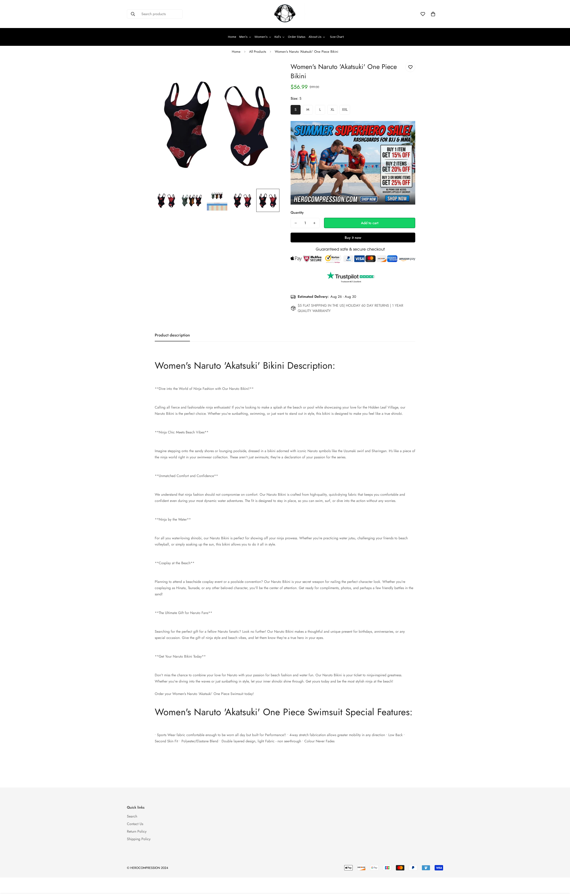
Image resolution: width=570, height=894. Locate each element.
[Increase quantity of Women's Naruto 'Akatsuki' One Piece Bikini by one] (314, 223)
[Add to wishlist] (410, 67)
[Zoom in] (270, 70)
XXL (345, 109)
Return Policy (137, 831)
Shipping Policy (139, 839)
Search (132, 816)
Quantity (297, 212)
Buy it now (353, 237)
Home (236, 51)
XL (332, 109)
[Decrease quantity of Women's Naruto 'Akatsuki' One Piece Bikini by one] (296, 223)
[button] (433, 14)
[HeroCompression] (285, 14)
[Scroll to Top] (561, 870)
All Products (257, 51)
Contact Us (135, 823)
